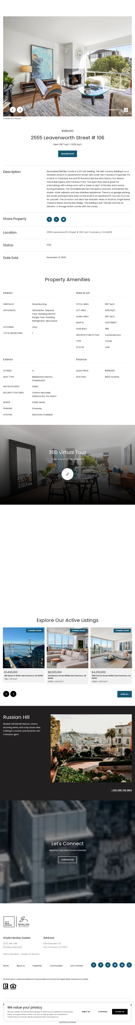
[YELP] (129, 965)
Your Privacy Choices (67, 1022)
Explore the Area (122, 790)
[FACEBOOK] (100, 965)
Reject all (86, 1012)
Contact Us (67, 859)
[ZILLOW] (122, 965)
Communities (56, 965)
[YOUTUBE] (115, 965)
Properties (37, 965)
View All (124, 694)
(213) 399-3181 (10, 943)
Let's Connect (76, 965)
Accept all (119, 1012)
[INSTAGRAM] (93, 965)
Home (6, 965)
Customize (102, 1012)
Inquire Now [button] (67, 154)
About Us (21, 965)
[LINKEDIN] (107, 965)
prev (13, 110)
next (20, 110)
